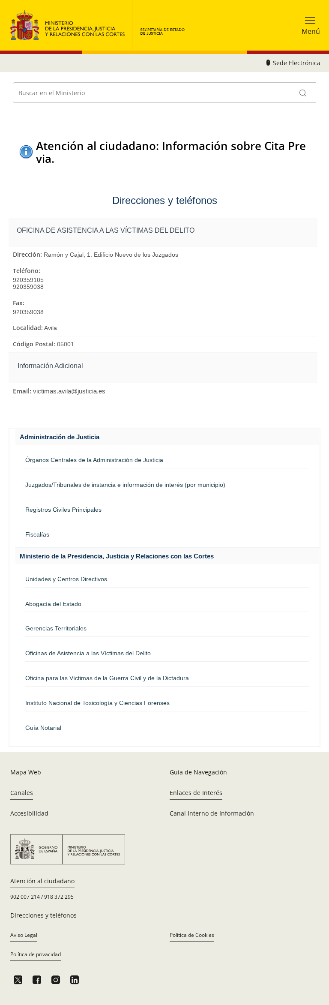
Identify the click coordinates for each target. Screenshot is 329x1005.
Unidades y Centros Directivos (66, 579)
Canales (21, 793)
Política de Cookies (192, 935)
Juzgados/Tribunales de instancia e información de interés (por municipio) (125, 484)
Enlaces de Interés (196, 793)
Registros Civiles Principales (63, 509)
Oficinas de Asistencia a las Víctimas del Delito (88, 653)
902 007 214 (25, 896)
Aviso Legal (23, 935)
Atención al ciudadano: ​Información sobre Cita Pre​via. (171, 152)
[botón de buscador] (303, 92)
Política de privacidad (35, 954)
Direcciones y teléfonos (43, 915)
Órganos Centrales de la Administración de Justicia (94, 459)
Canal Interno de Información (212, 813)
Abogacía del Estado (53, 603)
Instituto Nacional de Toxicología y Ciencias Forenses (97, 702)
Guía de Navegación (198, 772)
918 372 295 (59, 896)
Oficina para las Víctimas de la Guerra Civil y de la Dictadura (107, 678)
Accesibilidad (29, 813)
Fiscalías (37, 534)
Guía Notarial (43, 727)
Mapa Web (25, 772)
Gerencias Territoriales (56, 628)
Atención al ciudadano (42, 881)
